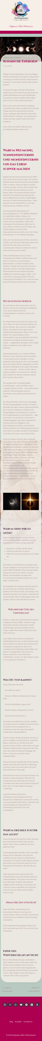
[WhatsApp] (15, 1004)
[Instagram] (5, 1004)
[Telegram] (10, 1004)
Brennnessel (7, 989)
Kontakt (18, 1022)
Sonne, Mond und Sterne (12, 57)
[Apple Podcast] (31, 1004)
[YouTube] (21, 1004)
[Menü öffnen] (21, 32)
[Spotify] (26, 1004)
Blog (11, 1022)
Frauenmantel (34, 989)
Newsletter (27, 1022)
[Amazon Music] (37, 1004)
